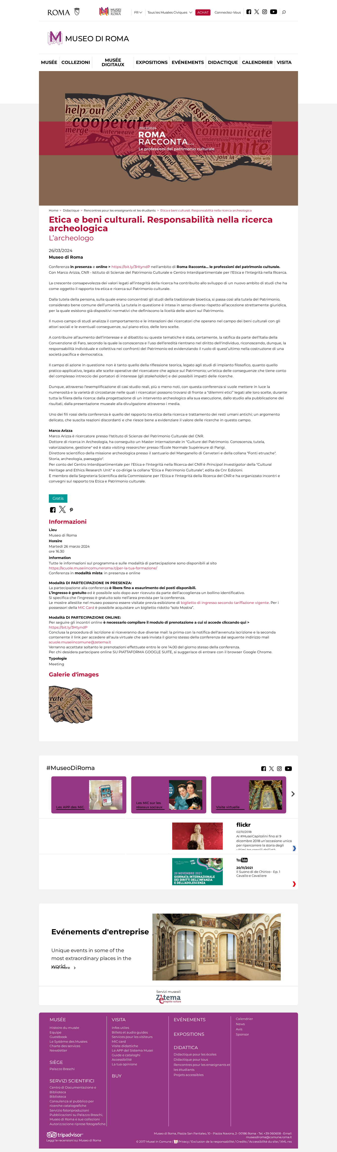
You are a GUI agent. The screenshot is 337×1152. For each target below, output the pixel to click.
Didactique (223, 62)
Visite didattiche (125, 1046)
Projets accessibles (189, 1075)
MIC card (119, 1041)
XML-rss (286, 1141)
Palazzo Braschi (62, 1069)
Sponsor (242, 1034)
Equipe (55, 1032)
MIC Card (86, 607)
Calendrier (257, 62)
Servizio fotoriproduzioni (69, 1110)
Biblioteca (58, 1096)
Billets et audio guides (130, 1032)
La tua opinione (124, 1064)
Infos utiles (120, 1028)
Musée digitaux (113, 62)
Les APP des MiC (70, 807)
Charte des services (65, 1046)
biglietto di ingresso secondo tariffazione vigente (225, 602)
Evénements (188, 62)
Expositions (152, 62)
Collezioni (75, 62)
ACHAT (202, 12)
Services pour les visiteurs (132, 1037)
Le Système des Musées (68, 1041)
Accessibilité (122, 1059)
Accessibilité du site (263, 1141)
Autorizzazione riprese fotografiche (78, 1124)
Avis (239, 1029)
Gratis (58, 498)
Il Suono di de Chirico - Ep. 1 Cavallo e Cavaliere (258, 874)
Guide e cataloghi (126, 1055)
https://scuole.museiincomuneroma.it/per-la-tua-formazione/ (103, 568)
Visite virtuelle (228, 807)
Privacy (183, 1141)
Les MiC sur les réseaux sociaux (149, 805)
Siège (56, 1062)
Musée (49, 62)
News (240, 1024)
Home (53, 210)
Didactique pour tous (191, 1059)
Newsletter (58, 1050)
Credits (241, 1141)
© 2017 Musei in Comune (153, 1141)
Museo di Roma (97, 38)
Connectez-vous (228, 12)
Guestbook (58, 1037)
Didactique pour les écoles (195, 1054)
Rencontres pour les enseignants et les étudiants (120, 210)
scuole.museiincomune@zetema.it (80, 642)
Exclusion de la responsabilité (212, 1141)
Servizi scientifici (72, 1081)
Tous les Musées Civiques (167, 12)
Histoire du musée (64, 1028)
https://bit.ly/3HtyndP (131, 267)
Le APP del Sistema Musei (132, 1050)
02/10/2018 (264, 841)
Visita (284, 62)
